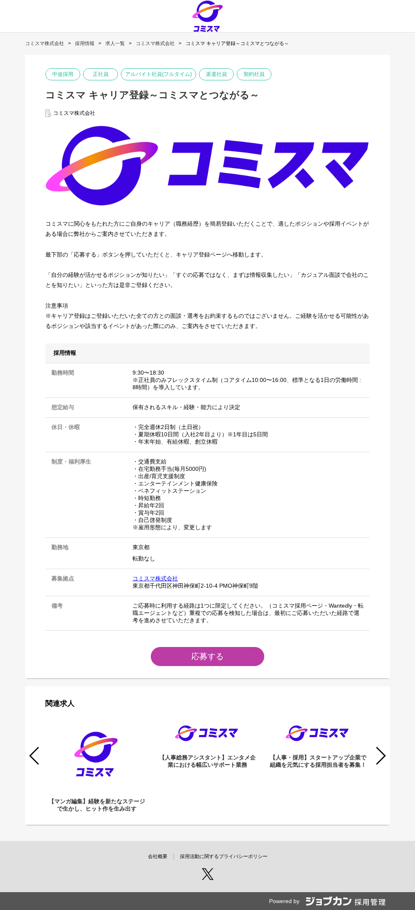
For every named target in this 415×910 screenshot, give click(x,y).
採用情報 (84, 43)
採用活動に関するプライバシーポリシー (223, 856)
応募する (207, 656)
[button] (380, 756)
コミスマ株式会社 (44, 43)
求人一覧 (115, 43)
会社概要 (157, 856)
